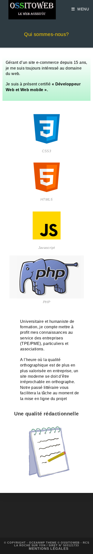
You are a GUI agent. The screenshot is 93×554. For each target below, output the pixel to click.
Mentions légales (48, 549)
